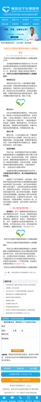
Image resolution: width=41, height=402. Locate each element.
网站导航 (33, 393)
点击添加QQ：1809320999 (20, 380)
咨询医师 (25, 24)
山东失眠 (19, 43)
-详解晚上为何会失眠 (12, 288)
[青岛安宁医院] (20, 11)
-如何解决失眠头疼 (11, 303)
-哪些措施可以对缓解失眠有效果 (15, 294)
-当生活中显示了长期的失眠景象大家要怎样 (19, 291)
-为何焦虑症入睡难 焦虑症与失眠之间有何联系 (20, 285)
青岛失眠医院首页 (7, 43)
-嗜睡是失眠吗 (10, 300)
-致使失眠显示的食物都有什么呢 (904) (23, 272)
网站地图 (35, 389)
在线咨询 (20, 368)
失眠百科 (15, 24)
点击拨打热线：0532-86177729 (20, 374)
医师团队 (25, 20)
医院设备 (5, 24)
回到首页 (7, 368)
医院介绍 (15, 20)
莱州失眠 (28, 43)
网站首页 (5, 20)
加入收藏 (33, 368)
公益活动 (36, 20)
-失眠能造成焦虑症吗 (12, 307)
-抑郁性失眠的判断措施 (12, 297)
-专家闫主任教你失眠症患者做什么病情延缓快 (20, 310)
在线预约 (36, 24)
